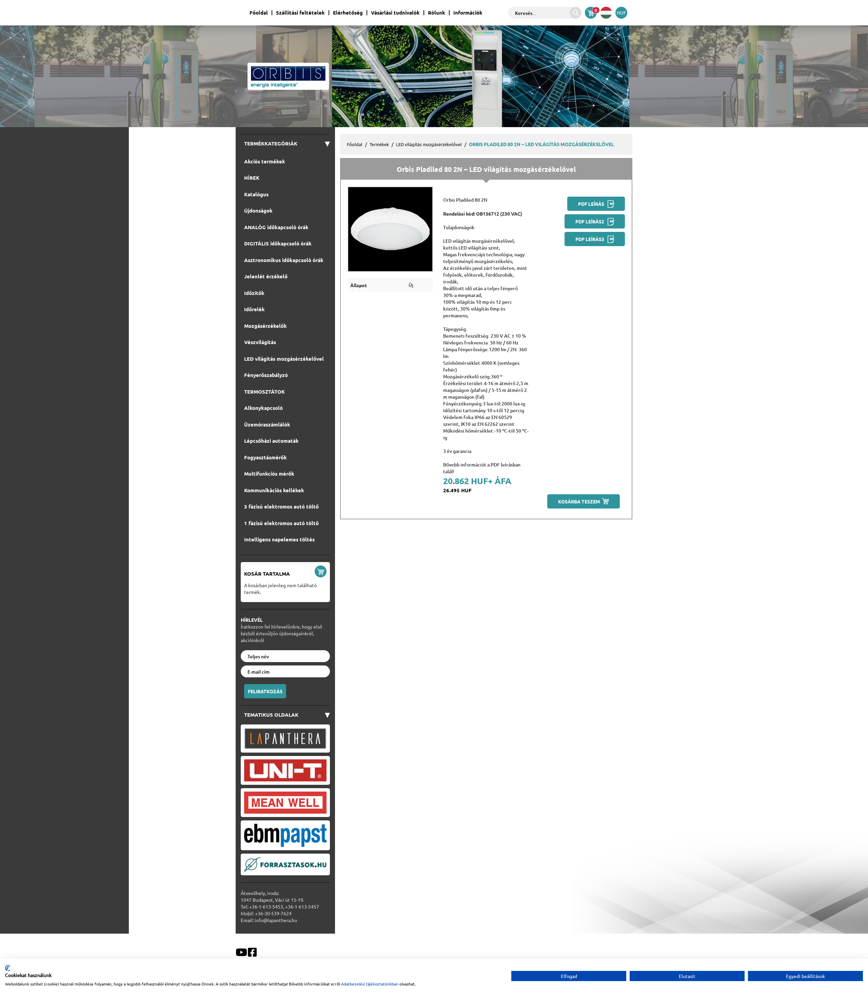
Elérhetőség (348, 12)
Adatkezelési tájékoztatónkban (369, 984)
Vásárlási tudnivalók (395, 12)
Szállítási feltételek (300, 12)
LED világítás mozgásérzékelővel (429, 144)
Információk (467, 12)
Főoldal (259, 12)
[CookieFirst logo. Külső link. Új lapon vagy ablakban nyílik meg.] (7, 968)
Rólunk (436, 12)
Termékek (379, 144)
